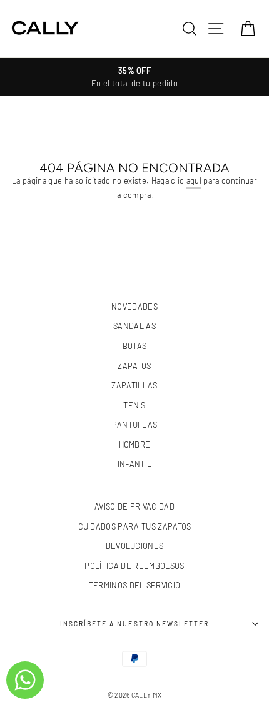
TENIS (134, 405)
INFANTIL (135, 464)
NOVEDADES (134, 307)
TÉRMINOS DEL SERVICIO (135, 585)
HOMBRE (135, 445)
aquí (193, 180)
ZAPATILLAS (134, 385)
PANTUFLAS (135, 425)
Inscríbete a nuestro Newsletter (134, 624)
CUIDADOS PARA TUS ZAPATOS (134, 526)
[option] (134, 77)
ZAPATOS (134, 366)
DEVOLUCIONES (135, 546)
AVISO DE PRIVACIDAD (134, 506)
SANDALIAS (134, 326)
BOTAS (135, 346)
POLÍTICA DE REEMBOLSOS (134, 566)
